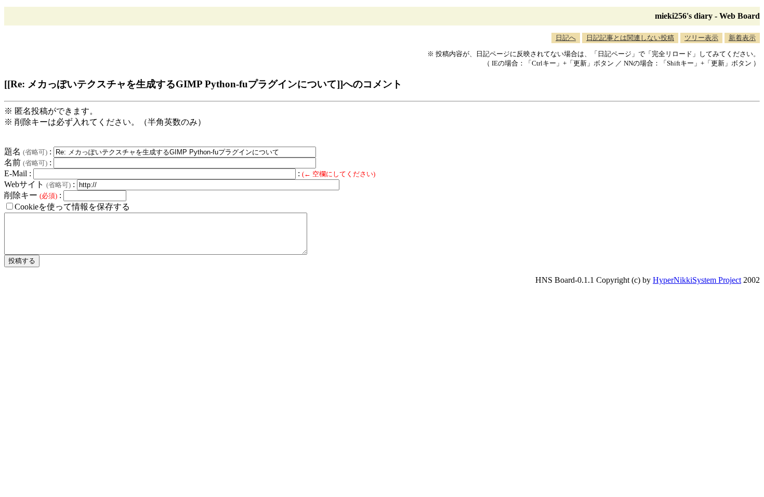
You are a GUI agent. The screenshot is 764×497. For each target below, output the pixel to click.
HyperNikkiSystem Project (697, 280)
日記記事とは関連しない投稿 (630, 38)
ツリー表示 (701, 38)
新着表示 (742, 38)
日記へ (566, 38)
